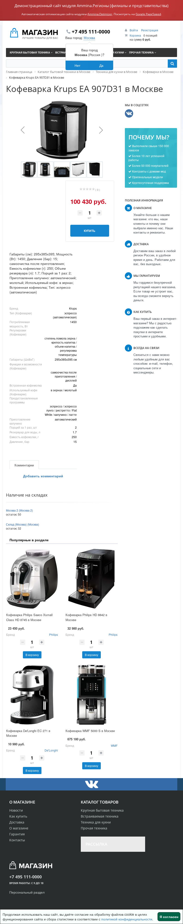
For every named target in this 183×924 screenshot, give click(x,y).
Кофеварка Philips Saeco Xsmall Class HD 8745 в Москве (29, 617)
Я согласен (169, 916)
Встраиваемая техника (99, 816)
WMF (114, 745)
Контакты (17, 840)
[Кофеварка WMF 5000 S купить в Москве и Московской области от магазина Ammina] (91, 695)
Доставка (16, 822)
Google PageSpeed (148, 14)
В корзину (32, 655)
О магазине (18, 828)
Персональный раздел (27, 892)
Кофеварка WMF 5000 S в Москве (90, 730)
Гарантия (17, 834)
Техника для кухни (96, 822)
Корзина (135, 35)
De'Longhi (51, 750)
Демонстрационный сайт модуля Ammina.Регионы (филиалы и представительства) (91, 5)
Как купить (18, 816)
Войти (134, 30)
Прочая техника (94, 828)
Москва (89, 37)
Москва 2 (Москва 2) (19, 510)
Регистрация (149, 30)
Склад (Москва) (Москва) (22, 524)
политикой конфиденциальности (126, 919)
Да (101, 65)
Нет (77, 65)
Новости (16, 810)
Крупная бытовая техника (102, 810)
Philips (53, 634)
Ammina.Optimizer (99, 14)
